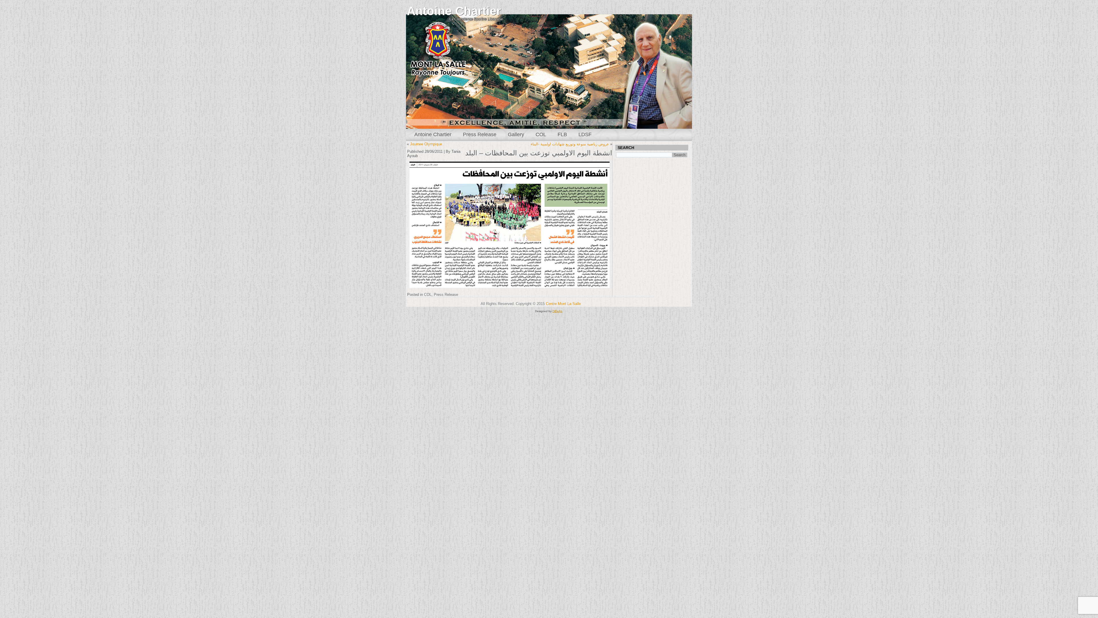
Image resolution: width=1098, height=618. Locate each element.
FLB (562, 134)
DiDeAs (557, 311)
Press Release (479, 134)
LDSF (585, 134)
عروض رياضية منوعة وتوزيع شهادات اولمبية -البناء (570, 144)
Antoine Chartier (454, 11)
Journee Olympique (426, 144)
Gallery (516, 134)
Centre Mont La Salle (563, 304)
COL (541, 134)
